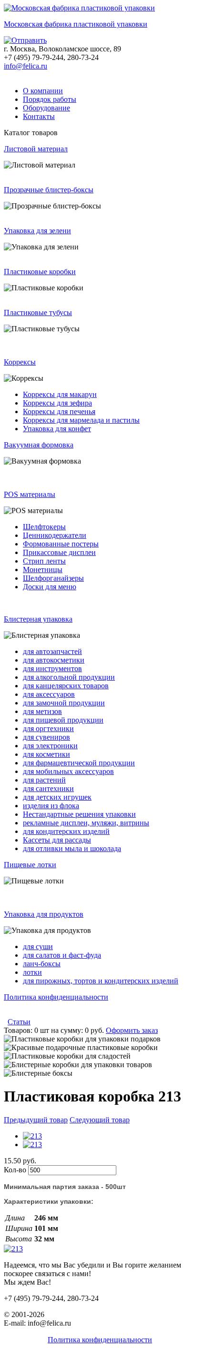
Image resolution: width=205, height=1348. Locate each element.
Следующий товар (100, 1120)
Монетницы (42, 569)
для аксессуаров (49, 694)
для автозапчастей (52, 651)
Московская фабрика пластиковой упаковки (75, 24)
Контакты (39, 116)
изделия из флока (51, 806)
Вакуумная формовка (38, 445)
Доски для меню (49, 587)
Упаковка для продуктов (43, 914)
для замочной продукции (64, 703)
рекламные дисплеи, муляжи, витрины (86, 823)
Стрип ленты (44, 561)
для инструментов (52, 668)
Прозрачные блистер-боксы (48, 190)
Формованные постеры (61, 544)
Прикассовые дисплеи (59, 552)
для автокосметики (53, 660)
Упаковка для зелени (37, 231)
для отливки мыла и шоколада (72, 848)
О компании (43, 91)
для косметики (46, 754)
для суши (38, 946)
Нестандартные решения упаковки (79, 814)
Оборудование (46, 108)
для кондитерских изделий (66, 831)
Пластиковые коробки (40, 272)
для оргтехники (48, 728)
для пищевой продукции (63, 720)
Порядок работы (49, 99)
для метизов (42, 711)
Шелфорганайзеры (53, 578)
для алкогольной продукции (69, 677)
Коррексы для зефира (57, 403)
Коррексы (20, 362)
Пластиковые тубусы (38, 312)
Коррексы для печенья (59, 411)
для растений (44, 780)
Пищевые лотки (30, 865)
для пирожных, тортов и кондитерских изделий (100, 981)
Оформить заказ (132, 1030)
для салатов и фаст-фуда (62, 955)
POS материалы (29, 494)
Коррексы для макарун (60, 394)
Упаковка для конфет (57, 429)
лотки (32, 972)
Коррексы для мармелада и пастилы (81, 420)
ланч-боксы (42, 964)
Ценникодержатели (54, 535)
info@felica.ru (25, 66)
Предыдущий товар (36, 1120)
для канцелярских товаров (66, 686)
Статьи (19, 1022)
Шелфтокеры (44, 527)
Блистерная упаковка (38, 619)
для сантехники (48, 788)
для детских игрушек (57, 797)
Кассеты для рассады (57, 840)
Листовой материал (36, 149)
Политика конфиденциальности (56, 997)
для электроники (50, 746)
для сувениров (46, 737)
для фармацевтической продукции (79, 763)
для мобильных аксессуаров (68, 771)
